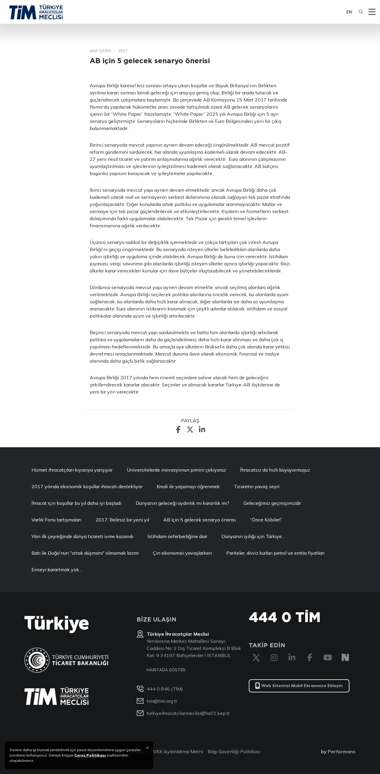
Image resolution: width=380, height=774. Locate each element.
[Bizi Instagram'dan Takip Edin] (274, 657)
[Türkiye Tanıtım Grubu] (56, 624)
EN (349, 12)
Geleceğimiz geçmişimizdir (272, 503)
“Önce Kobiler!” (266, 520)
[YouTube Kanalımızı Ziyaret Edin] (327, 657)
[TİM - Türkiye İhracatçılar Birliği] (36, 11)
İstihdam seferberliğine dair (177, 536)
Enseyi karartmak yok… (56, 569)
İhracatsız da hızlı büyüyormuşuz (275, 470)
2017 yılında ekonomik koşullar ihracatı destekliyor (86, 486)
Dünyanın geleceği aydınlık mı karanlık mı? (182, 503)
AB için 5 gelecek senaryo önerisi (199, 520)
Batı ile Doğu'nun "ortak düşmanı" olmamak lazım (85, 553)
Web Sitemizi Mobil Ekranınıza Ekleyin (302, 685)
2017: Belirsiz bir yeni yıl (122, 520)
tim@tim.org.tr (162, 701)
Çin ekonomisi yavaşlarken (182, 553)
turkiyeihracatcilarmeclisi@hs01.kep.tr (188, 713)
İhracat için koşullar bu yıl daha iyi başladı (76, 503)
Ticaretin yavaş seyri (256, 486)
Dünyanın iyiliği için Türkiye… (253, 536)
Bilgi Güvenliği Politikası (234, 751)
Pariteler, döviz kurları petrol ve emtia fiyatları (275, 553)
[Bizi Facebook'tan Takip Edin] (309, 657)
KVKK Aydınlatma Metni (176, 751)
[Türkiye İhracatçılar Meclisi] (56, 696)
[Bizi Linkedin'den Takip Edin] (291, 657)
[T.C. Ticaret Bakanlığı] (66, 660)
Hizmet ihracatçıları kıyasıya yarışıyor (72, 470)
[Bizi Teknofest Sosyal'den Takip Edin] (345, 657)
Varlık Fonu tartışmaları (56, 520)
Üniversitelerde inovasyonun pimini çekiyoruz (176, 470)
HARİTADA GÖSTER (166, 669)
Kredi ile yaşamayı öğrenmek (188, 486)
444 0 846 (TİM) (165, 689)
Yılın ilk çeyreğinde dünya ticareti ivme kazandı (82, 536)
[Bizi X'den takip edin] (256, 657)
